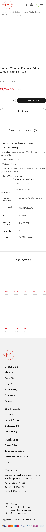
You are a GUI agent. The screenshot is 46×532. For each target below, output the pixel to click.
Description (14, 130)
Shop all (8, 383)
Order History (11, 431)
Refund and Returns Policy (16, 456)
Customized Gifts (12, 426)
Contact (8, 462)
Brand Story (10, 378)
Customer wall (11, 395)
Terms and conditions (14, 451)
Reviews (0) (31, 130)
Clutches (9, 414)
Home (4, 12)
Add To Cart (33, 100)
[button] (41, 5)
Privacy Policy (11, 445)
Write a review (5, 76)
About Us (9, 372)
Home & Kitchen (14, 12)
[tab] (14, 132)
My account (10, 400)
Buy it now (23, 111)
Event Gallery (11, 389)
